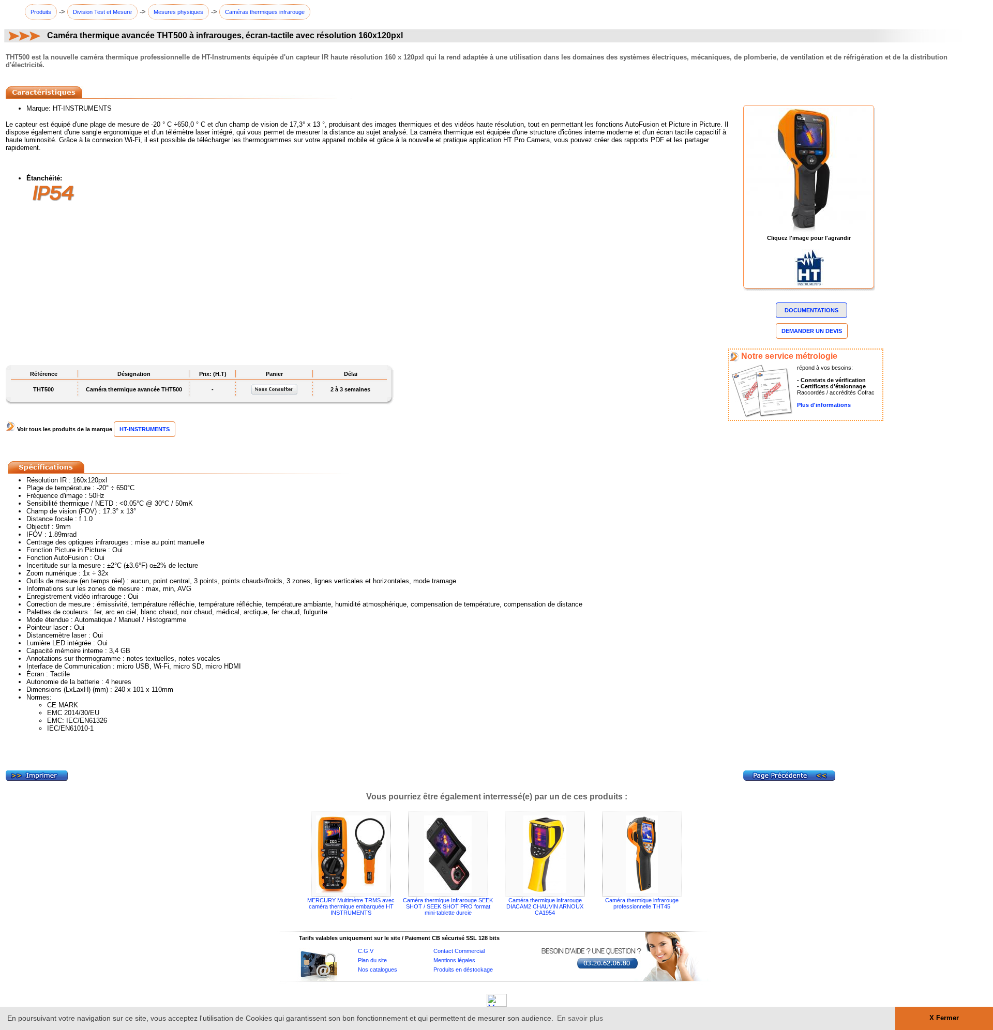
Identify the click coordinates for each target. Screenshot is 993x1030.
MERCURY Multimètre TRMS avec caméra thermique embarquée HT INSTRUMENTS (351, 906)
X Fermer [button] (944, 1018)
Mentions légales (454, 960)
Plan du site (372, 960)
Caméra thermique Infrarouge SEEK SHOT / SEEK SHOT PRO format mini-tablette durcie (448, 906)
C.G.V (365, 951)
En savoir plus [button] (580, 1018)
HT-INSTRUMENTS (144, 429)
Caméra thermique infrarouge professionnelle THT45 (642, 903)
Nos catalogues (377, 969)
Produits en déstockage (463, 969)
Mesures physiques (178, 12)
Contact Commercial (459, 951)
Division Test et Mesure (102, 12)
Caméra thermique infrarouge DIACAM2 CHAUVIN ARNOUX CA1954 (544, 906)
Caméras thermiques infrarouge (265, 12)
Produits (41, 12)
